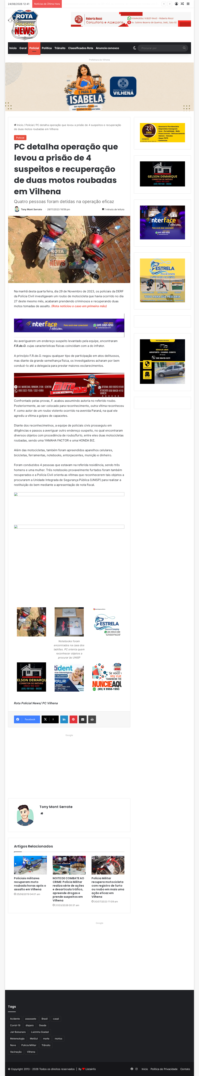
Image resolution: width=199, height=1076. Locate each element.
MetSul (34, 1038)
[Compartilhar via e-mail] (83, 719)
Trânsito (59, 48)
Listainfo (91, 1069)
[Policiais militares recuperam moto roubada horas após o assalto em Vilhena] (30, 865)
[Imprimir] (92, 719)
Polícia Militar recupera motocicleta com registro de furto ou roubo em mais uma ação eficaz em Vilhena (108, 887)
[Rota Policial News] (23, 25)
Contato (185, 1069)
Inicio (13, 48)
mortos (58, 1038)
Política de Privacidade (164, 1069)
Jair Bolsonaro (18, 1031)
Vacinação (16, 1051)
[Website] (41, 813)
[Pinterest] (73, 719)
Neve (13, 1045)
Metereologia (17, 1038)
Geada (42, 1025)
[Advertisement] (69, 765)
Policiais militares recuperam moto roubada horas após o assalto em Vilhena (30, 883)
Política (47, 48)
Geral (23, 48)
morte (46, 1038)
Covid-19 (15, 1025)
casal (56, 1018)
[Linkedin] (64, 719)
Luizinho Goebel (40, 1031)
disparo (30, 1025)
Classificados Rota (80, 48)
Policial (34, 48)
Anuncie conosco (107, 48)
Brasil (45, 1018)
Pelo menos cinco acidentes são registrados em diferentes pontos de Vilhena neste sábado (119, 3)
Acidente (15, 1018)
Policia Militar (28, 1045)
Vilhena (31, 1051)
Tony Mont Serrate (31, 209)
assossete (30, 1018)
